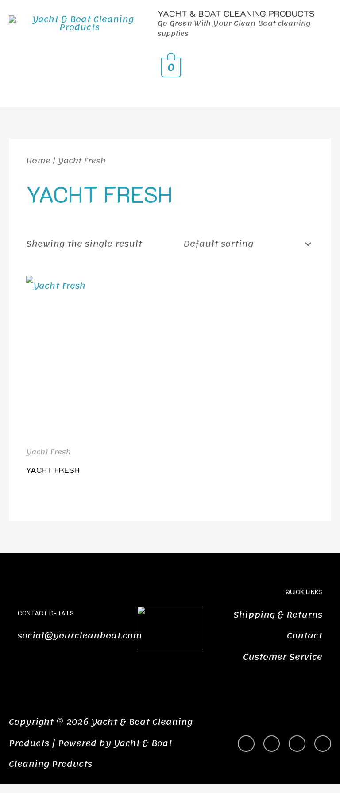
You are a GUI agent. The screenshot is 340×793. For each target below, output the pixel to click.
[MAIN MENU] (170, 92)
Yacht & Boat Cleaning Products (236, 13)
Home (38, 161)
